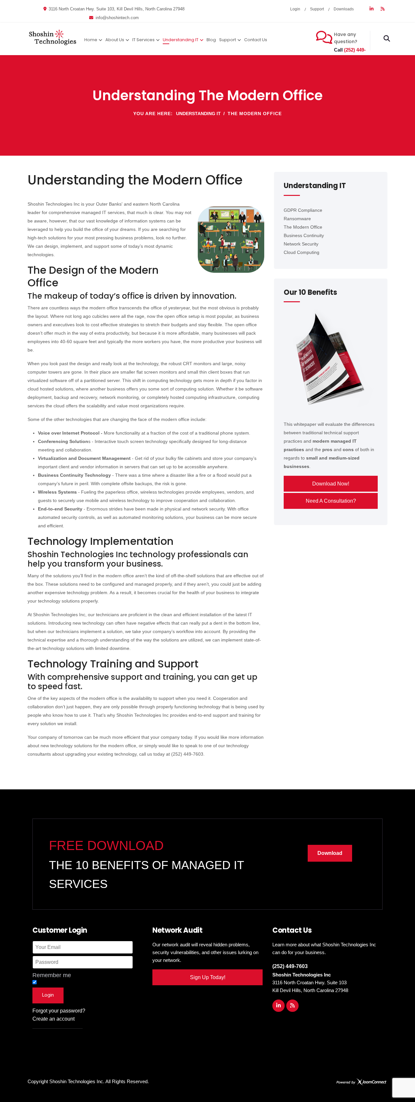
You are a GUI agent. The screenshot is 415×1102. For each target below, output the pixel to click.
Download (329, 853)
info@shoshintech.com (117, 18)
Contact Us (255, 40)
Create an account (53, 1019)
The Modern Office (303, 227)
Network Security (301, 243)
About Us (114, 40)
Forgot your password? (58, 1010)
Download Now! (330, 483)
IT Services (143, 40)
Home (90, 40)
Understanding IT (180, 40)
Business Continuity (304, 235)
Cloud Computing (301, 252)
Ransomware (297, 218)
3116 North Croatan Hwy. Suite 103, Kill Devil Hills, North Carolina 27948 (116, 9)
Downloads (344, 9)
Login (295, 9)
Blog (211, 40)
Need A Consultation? (331, 501)
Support (317, 9)
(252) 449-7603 (290, 966)
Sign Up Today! (207, 977)
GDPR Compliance (303, 210)
